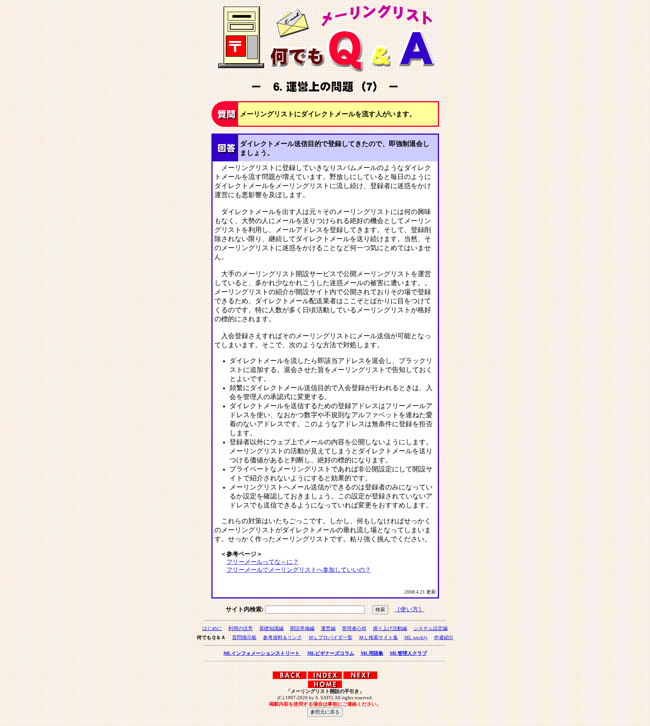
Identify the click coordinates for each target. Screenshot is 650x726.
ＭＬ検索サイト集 (378, 637)
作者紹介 (444, 637)
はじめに (212, 628)
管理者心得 (354, 628)
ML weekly (416, 637)
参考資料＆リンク (282, 637)
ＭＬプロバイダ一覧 (330, 637)
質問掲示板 (244, 637)
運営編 (328, 628)
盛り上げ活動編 (390, 628)
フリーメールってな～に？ (262, 562)
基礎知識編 (271, 628)
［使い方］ (409, 609)
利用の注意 (240, 628)
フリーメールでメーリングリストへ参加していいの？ (298, 570)
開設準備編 (302, 628)
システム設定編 (430, 628)
